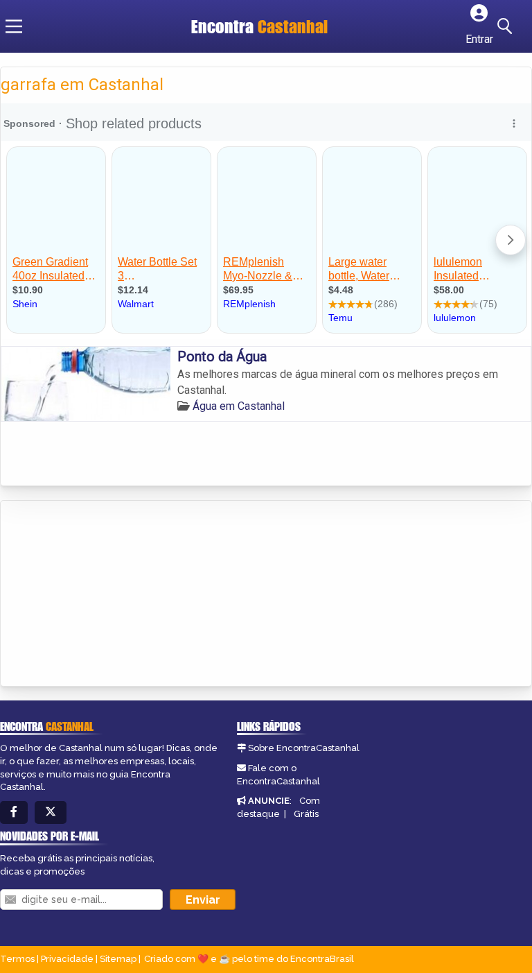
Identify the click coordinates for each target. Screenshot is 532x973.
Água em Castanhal (239, 406)
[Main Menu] (14, 26)
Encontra (259, 26)
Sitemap (118, 959)
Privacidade (67, 959)
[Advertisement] (105, 594)
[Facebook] (14, 812)
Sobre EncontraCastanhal (304, 748)
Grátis (306, 814)
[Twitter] (50, 812)
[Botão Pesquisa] (507, 26)
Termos (17, 959)
